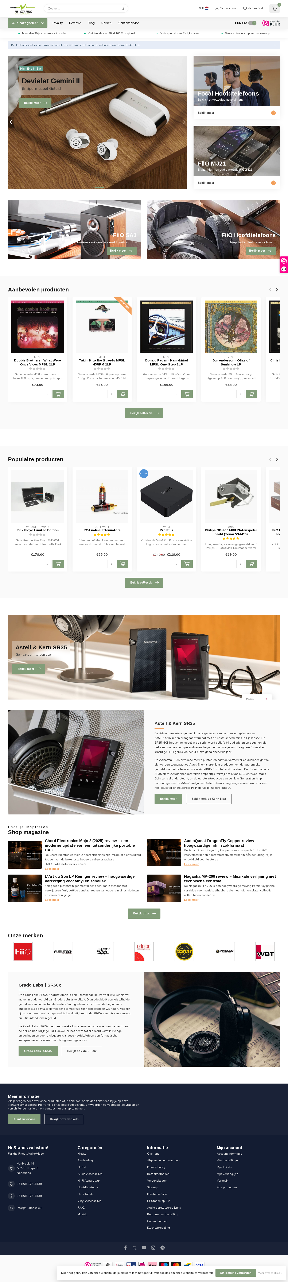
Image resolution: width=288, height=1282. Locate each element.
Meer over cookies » (270, 1273)
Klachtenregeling (158, 1228)
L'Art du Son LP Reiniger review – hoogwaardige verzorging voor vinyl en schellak (90, 878)
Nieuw (82, 1154)
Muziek (82, 1214)
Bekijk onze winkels (64, 1119)
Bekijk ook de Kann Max (209, 799)
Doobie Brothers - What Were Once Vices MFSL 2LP (37, 362)
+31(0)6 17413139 (29, 1184)
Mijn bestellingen (228, 1160)
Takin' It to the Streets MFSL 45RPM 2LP (102, 362)
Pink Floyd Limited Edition (37, 530)
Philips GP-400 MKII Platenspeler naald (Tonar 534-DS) (231, 532)
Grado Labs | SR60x (38, 1051)
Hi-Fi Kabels (86, 1194)
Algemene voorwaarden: (163, 1160)
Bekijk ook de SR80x (82, 1051)
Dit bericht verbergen (236, 1273)
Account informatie (229, 1154)
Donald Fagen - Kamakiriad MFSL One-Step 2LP (166, 362)
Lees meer (52, 869)
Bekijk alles (141, 913)
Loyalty (57, 23)
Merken (106, 23)
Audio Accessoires (90, 1174)
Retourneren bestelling (162, 1214)
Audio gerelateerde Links (164, 1208)
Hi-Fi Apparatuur (89, 1181)
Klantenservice (128, 23)
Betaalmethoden (158, 1174)
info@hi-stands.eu (29, 1208)
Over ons (153, 1154)
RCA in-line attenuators (102, 530)
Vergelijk (222, 1181)
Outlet (82, 1167)
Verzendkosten (157, 1181)
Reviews (75, 23)
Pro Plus (166, 530)
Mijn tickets (224, 1167)
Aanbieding (85, 1160)
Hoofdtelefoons (88, 1187)
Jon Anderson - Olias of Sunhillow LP (231, 362)
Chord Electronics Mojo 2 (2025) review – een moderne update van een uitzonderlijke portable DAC (90, 845)
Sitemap (152, 1187)
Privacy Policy (156, 1167)
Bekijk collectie (141, 413)
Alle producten (227, 1187)
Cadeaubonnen (157, 1221)
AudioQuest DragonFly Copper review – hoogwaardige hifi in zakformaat (220, 843)
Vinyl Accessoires (89, 1201)
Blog (91, 23)
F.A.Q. (81, 1208)
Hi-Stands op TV (158, 1201)
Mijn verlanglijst (227, 1174)
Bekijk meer (168, 799)
